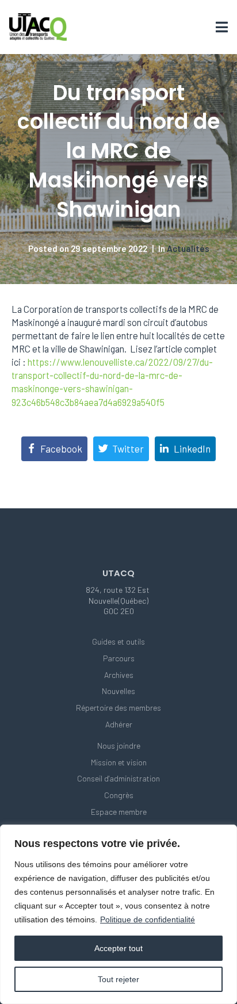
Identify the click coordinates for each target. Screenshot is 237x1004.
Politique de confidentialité (147, 919)
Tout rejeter (118, 979)
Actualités (188, 248)
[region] (118, 914)
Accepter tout (118, 948)
